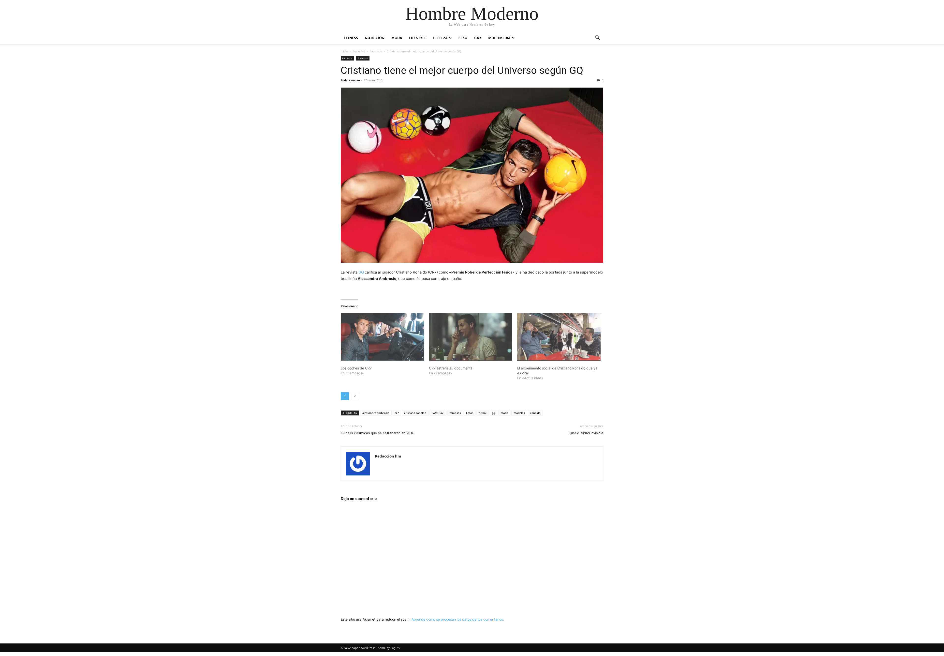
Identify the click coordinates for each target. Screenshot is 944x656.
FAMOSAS (438, 413)
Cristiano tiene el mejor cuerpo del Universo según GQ (462, 70)
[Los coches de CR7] (382, 337)
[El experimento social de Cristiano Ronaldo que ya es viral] (559, 337)
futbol (483, 413)
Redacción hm (350, 80)
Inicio (344, 51)
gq (493, 413)
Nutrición (374, 37)
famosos (455, 413)
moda (504, 413)
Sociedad (359, 51)
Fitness (351, 37)
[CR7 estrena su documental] (470, 337)
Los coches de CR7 (356, 368)
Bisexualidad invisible (586, 433)
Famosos (376, 51)
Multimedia (499, 37)
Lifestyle (417, 37)
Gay (477, 37)
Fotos (469, 413)
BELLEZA (440, 37)
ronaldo (535, 413)
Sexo (462, 37)
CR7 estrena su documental (451, 368)
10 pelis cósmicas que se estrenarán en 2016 (377, 433)
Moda (396, 37)
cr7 (397, 413)
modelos (519, 413)
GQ (361, 272)
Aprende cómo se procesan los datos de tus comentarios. (458, 619)
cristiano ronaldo (415, 413)
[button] (597, 38)
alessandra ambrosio (375, 413)
